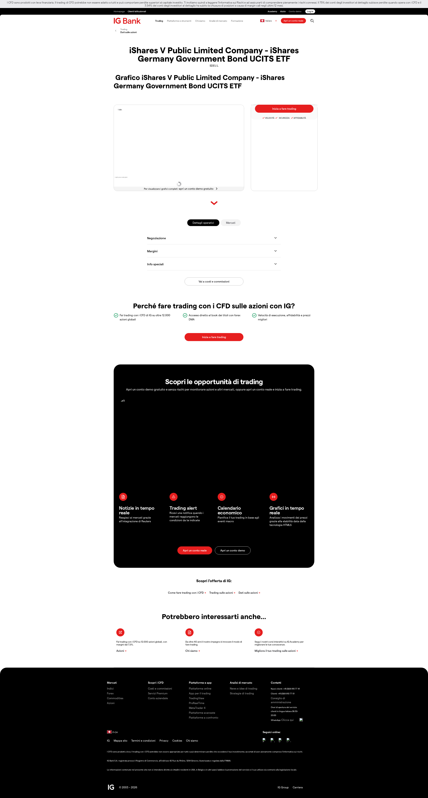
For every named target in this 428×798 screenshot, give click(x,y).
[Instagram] (273, 740)
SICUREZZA (284, 118)
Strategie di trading (242, 693)
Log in (310, 11)
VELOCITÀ (269, 118)
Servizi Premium (158, 693)
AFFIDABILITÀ (300, 118)
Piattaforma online (200, 688)
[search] (312, 20)
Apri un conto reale (293, 20)
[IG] (127, 21)
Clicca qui (287, 719)
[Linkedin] (289, 740)
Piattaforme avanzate (202, 712)
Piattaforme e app (200, 682)
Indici (110, 688)
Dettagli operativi (203, 222)
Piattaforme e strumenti (179, 20)
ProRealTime (196, 703)
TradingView (196, 698)
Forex (110, 693)
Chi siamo (200, 20)
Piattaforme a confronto (203, 717)
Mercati (230, 222)
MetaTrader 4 (197, 707)
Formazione (237, 20)
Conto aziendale (158, 698)
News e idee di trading (243, 688)
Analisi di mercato (218, 20)
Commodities (115, 698)
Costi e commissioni (160, 688)
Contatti (276, 682)
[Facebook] (265, 740)
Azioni (111, 703)
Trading (159, 20)
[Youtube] (281, 740)
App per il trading (200, 693)
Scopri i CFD (156, 682)
